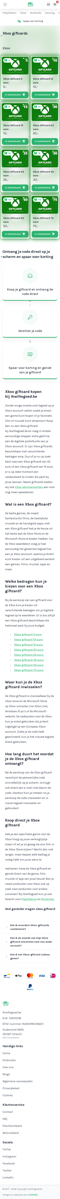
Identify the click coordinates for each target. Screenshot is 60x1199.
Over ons (8, 1067)
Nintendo (35, 12)
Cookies (8, 1095)
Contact (8, 1112)
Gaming (50, 12)
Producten (9, 1060)
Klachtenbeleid (12, 1126)
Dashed (33, 1194)
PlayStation (9, 12)
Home (6, 1053)
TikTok (7, 1149)
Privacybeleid (11, 1088)
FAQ (5, 1119)
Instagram (9, 1156)
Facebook (9, 1163)
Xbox (23, 12)
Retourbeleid (11, 1133)
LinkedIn (8, 1177)
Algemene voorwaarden (18, 1081)
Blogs (6, 1074)
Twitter (7, 1170)
